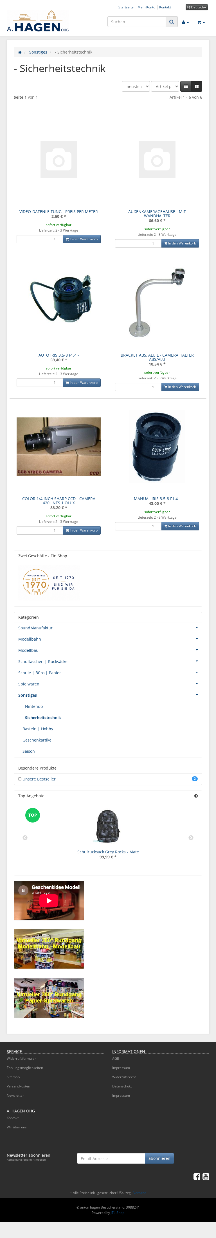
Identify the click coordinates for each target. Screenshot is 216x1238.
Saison (28, 751)
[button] (186, 86)
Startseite (126, 7)
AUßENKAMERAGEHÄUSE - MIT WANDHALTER (157, 213)
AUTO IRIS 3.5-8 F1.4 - (59, 355)
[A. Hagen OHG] (38, 21)
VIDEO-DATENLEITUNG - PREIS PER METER (58, 211)
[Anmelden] (185, 22)
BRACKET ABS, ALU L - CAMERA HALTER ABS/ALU (157, 357)
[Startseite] (20, 52)
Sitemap (13, 1077)
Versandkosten (18, 1086)
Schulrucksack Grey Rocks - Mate (108, 851)
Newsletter (15, 1095)
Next (191, 838)
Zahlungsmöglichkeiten (25, 1067)
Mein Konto (146, 7)
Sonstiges (27, 695)
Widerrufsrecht (124, 1077)
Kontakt (165, 7)
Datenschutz (122, 1086)
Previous (25, 838)
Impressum (121, 1067)
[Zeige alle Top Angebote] (196, 796)
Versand (139, 1192)
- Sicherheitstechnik (41, 717)
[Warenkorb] (201, 22)
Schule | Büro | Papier (39, 672)
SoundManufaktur (35, 627)
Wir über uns (17, 1127)
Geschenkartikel (37, 740)
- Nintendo (32, 706)
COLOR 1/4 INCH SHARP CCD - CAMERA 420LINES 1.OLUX (58, 500)
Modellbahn (29, 639)
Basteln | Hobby (37, 728)
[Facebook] (197, 1176)
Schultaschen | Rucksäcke (43, 661)
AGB (115, 1058)
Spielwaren (28, 684)
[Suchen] (171, 21)
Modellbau (28, 650)
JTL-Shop (117, 1212)
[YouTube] (205, 1176)
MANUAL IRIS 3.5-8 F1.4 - (157, 498)
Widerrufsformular (21, 1058)
